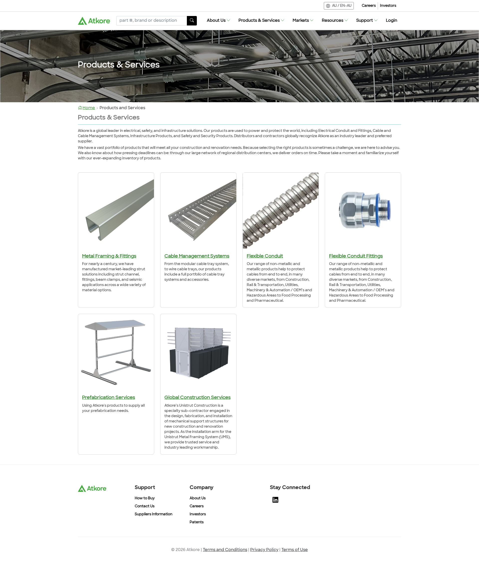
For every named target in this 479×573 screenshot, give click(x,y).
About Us (198, 498)
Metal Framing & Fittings (109, 256)
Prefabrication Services (108, 398)
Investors (388, 6)
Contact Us (144, 506)
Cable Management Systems (196, 256)
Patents (197, 522)
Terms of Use (294, 550)
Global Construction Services (197, 398)
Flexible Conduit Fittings (356, 256)
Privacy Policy (264, 550)
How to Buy (145, 498)
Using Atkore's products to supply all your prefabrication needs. (113, 408)
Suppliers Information (153, 514)
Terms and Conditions (225, 550)
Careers (369, 6)
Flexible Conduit (265, 256)
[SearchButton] (192, 20)
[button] (219, 21)
